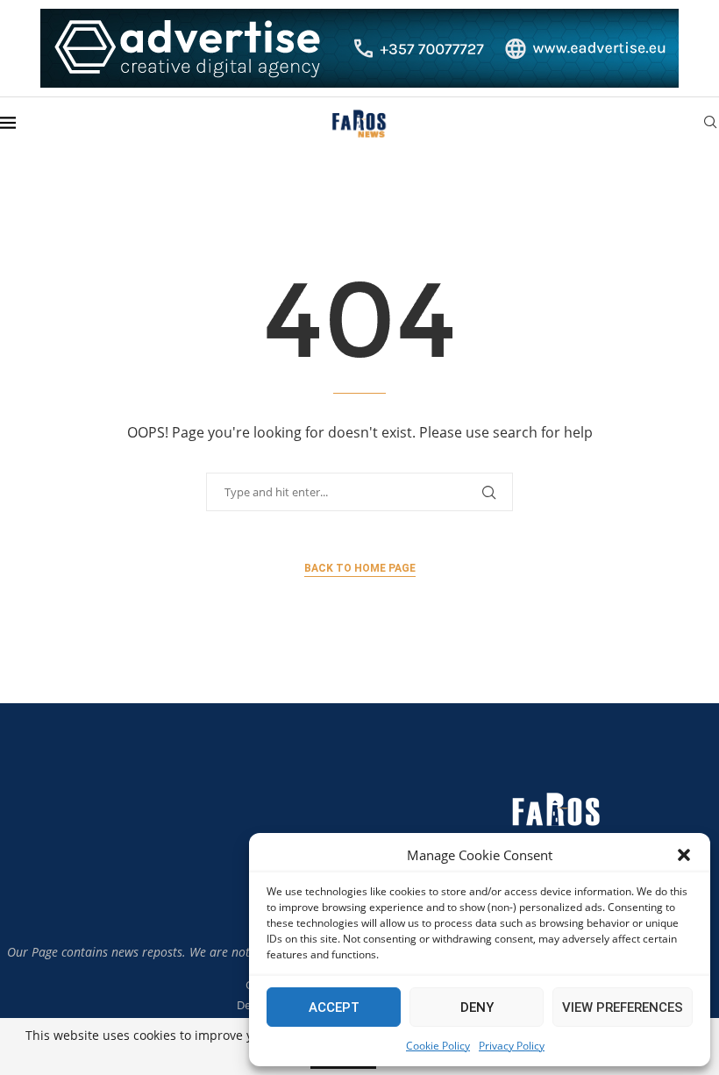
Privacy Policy (512, 1045)
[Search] (710, 124)
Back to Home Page (360, 568)
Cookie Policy (438, 1045)
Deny (477, 1007)
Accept (334, 1007)
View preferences (622, 1007)
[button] (684, 855)
